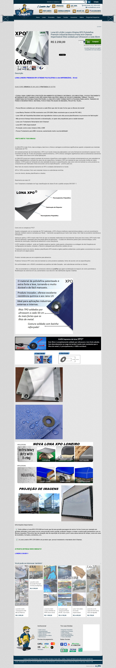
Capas (59, 17)
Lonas (44, 17)
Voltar (99, 26)
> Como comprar (64, 632)
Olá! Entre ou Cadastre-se (53, 2)
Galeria (82, 17)
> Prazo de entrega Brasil (66, 635)
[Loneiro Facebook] (61, 644)
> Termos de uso (42, 634)
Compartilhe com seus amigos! (93, 49)
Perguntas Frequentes (92, 17)
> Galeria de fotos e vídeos (45, 635)
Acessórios (74, 17)
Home (38, 17)
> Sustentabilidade (42, 631)
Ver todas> (40, 649)
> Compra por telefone (66, 634)
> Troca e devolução (65, 636)
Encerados (51, 17)
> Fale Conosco (42, 636)
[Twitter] (65, 644)
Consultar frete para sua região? (92, 48)
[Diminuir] (84, 43)
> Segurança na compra (66, 631)
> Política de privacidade (44, 632)
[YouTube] (68, 644)
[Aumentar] (84, 42)
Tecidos (65, 17)
